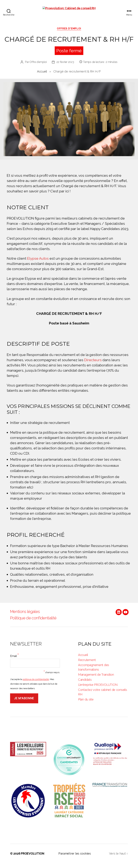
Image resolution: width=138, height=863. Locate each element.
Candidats (85, 679)
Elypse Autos (38, 258)
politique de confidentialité (36, 679)
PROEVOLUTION (32, 853)
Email (14, 655)
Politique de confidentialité (33, 617)
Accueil (42, 71)
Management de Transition (96, 674)
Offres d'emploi (69, 28)
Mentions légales (25, 611)
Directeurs (93, 360)
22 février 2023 (65, 62)
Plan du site (86, 699)
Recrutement (87, 660)
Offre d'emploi (38, 62)
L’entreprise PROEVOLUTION (97, 684)
